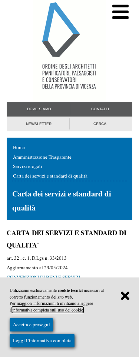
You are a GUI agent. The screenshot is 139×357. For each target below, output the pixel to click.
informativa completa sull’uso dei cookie (47, 310)
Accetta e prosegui (31, 324)
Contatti (100, 109)
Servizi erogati (27, 166)
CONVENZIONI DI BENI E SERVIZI (43, 277)
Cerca (99, 124)
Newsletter (39, 124)
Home (19, 147)
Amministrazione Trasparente (42, 157)
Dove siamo (39, 109)
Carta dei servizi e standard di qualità (50, 175)
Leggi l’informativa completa (42, 340)
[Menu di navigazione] (120, 12)
